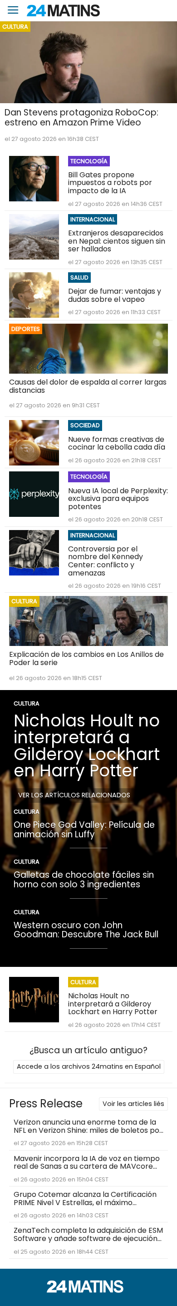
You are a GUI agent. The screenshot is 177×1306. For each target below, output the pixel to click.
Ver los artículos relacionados (74, 795)
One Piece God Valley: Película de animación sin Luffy (84, 830)
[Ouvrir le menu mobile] (13, 10)
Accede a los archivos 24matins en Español (89, 1066)
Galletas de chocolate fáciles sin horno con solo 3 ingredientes (84, 880)
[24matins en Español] (88, 1290)
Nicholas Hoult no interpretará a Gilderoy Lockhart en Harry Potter (87, 745)
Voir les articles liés (133, 1103)
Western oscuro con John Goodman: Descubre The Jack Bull (86, 930)
